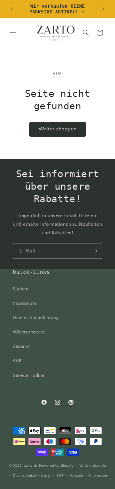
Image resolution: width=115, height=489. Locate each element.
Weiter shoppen (58, 129)
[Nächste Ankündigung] (103, 9)
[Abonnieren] (95, 251)
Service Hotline (28, 375)
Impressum (24, 303)
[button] (13, 33)
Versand (21, 346)
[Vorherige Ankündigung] (12, 9)
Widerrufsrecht (29, 332)
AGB (17, 360)
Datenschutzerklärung (36, 317)
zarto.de (31, 466)
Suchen (21, 289)
